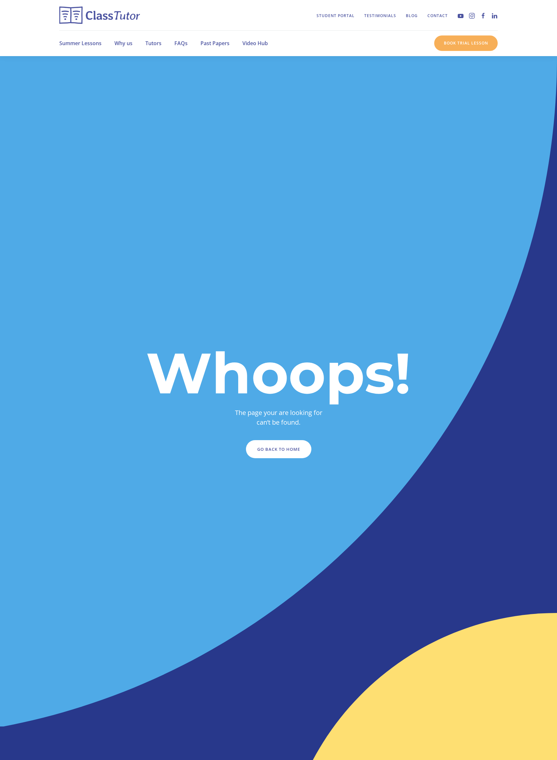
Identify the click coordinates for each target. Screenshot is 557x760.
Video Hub (255, 43)
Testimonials (380, 15)
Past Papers (215, 43)
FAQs (181, 43)
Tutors (153, 43)
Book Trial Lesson (466, 43)
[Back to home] (99, 15)
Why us (123, 43)
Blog (412, 15)
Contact (437, 15)
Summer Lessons (80, 43)
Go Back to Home (278, 449)
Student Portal (336, 15)
